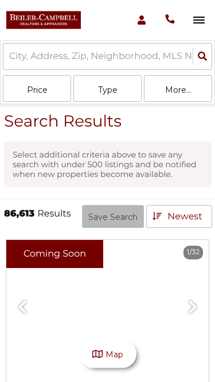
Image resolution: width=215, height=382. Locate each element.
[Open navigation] (199, 20)
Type (108, 90)
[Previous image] (22, 308)
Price (37, 90)
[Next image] (193, 308)
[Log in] (141, 20)
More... (178, 90)
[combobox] (10, 56)
